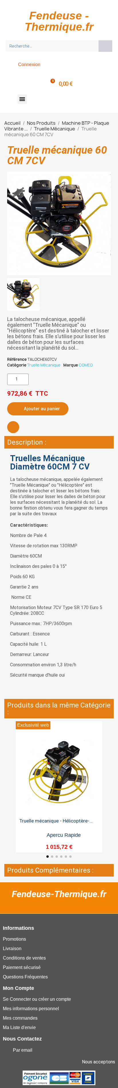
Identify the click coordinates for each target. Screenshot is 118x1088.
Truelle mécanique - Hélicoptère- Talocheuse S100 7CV (54, 823)
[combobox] (50, 46)
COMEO (86, 365)
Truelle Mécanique (43, 365)
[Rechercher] (105, 46)
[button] (22, 99)
